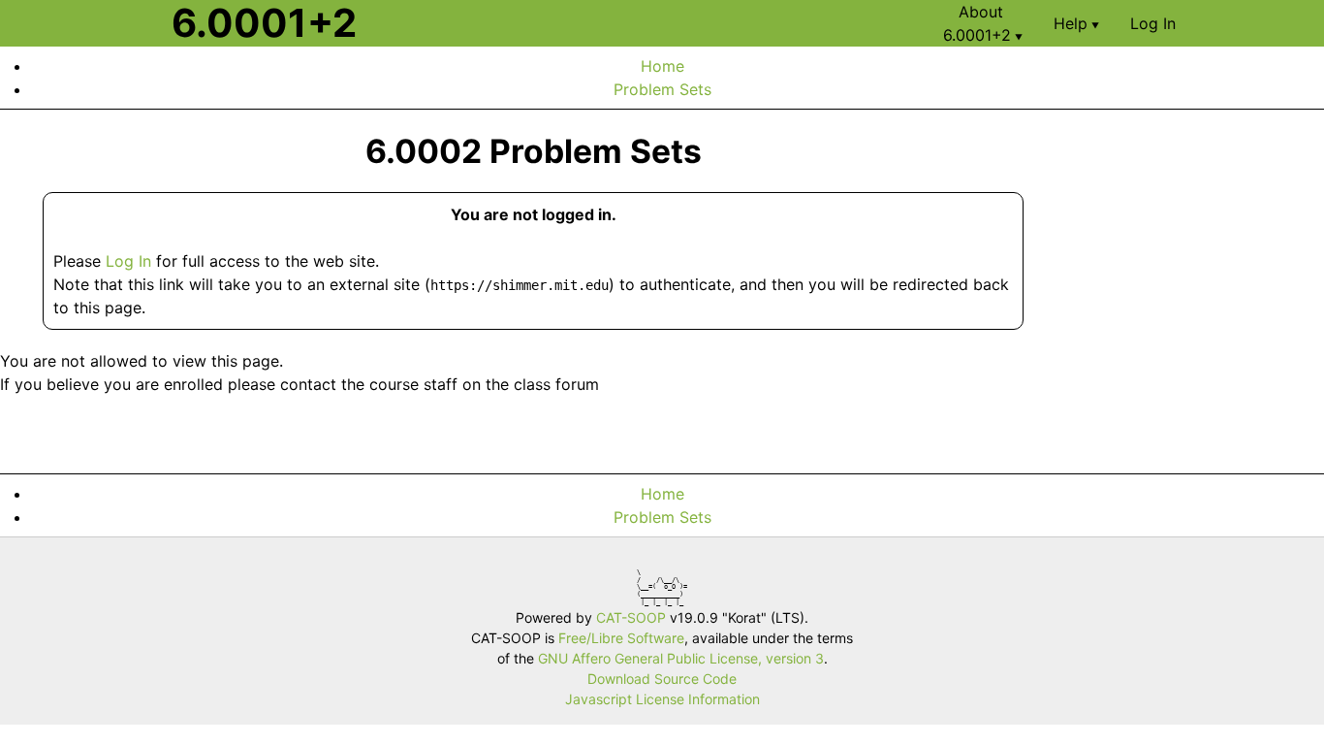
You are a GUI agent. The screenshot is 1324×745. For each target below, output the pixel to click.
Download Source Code (662, 678)
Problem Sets (662, 89)
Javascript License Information (662, 699)
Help (1076, 23)
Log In (128, 261)
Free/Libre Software (621, 638)
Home (662, 66)
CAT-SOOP (631, 617)
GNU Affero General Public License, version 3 (681, 658)
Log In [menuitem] (1153, 23)
